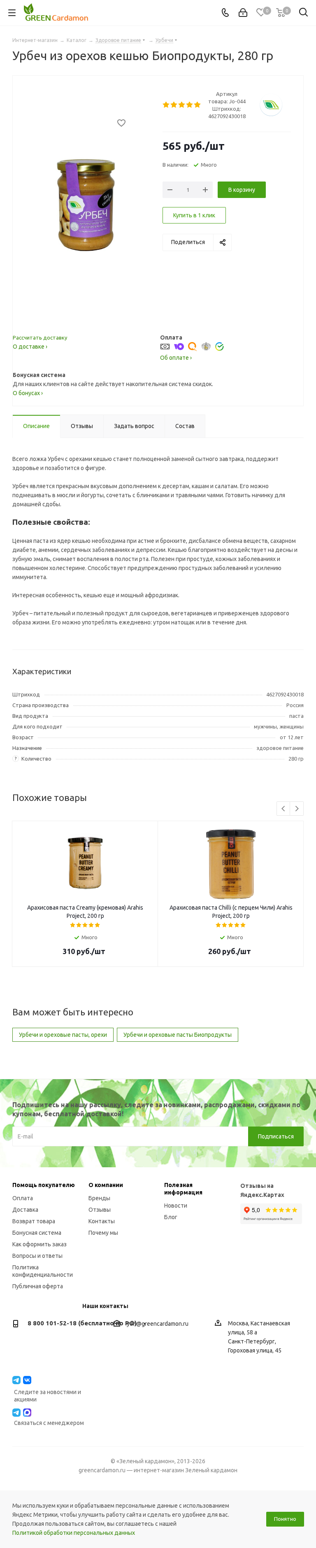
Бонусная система (36, 1232)
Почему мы (103, 1232)
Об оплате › (176, 357)
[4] (190, 105)
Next (297, 809)
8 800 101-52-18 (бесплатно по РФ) (82, 1323)
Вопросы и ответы (37, 1255)
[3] (182, 105)
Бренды (99, 1198)
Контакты (101, 1221)
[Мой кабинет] (243, 12)
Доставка (25, 1209)
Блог (170, 1217)
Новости (175, 1205)
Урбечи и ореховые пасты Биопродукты (177, 1034)
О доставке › (30, 346)
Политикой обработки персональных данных (73, 1532)
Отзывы (99, 1209)
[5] (198, 105)
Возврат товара (33, 1221)
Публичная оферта (37, 1286)
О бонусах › (28, 393)
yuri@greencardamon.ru (157, 1323)
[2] (174, 105)
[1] (166, 105)
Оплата (22, 1198)
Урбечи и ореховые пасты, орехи (63, 1034)
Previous (283, 809)
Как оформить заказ (39, 1244)
